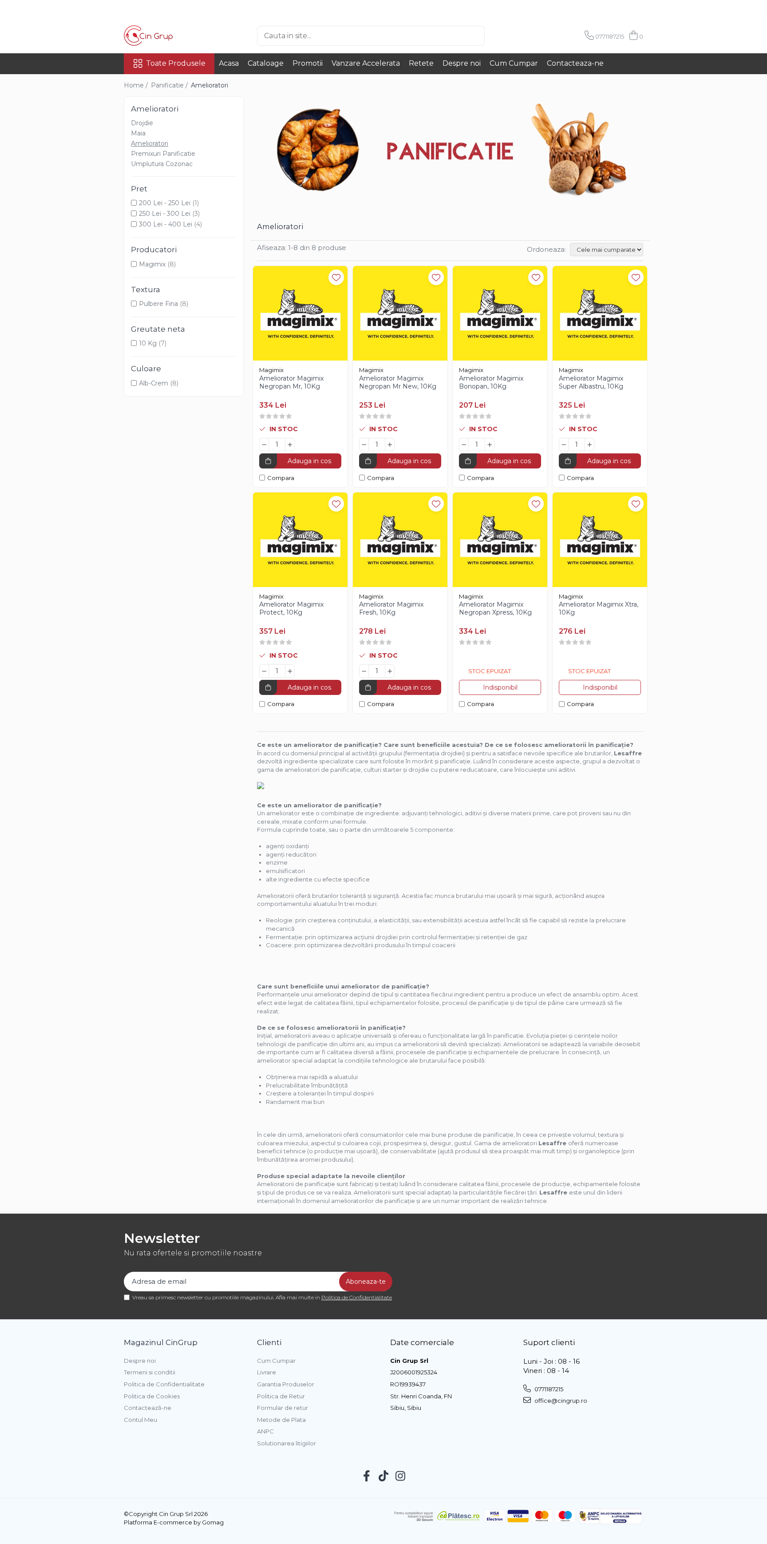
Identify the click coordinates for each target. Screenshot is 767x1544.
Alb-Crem (153, 383)
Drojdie (142, 123)
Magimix (152, 264)
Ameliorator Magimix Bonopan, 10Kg (491, 382)
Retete (421, 63)
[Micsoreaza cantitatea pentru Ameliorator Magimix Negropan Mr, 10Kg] (264, 444)
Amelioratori (149, 143)
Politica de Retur (281, 1396)
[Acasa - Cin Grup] (168, 35)
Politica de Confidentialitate (356, 1297)
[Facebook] (367, 1476)
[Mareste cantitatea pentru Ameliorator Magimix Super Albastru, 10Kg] (589, 444)
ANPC (265, 1431)
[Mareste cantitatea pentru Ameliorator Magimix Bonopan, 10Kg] (489, 444)
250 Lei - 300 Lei (164, 214)
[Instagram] (400, 1476)
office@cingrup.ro (560, 1400)
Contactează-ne (147, 1407)
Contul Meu (140, 1419)
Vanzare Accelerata (366, 63)
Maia (138, 133)
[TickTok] (383, 1476)
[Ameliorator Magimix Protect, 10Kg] (300, 539)
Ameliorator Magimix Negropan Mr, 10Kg (291, 382)
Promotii (308, 63)
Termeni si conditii (149, 1372)
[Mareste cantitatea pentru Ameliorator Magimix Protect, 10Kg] (290, 671)
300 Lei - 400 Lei (165, 224)
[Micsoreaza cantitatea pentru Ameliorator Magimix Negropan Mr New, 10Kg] (364, 444)
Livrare (266, 1372)
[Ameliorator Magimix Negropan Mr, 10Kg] (300, 313)
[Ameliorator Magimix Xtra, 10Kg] (600, 539)
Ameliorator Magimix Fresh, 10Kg (391, 608)
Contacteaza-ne (575, 63)
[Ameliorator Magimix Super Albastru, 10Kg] (600, 313)
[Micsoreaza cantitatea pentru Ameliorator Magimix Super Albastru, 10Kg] (564, 444)
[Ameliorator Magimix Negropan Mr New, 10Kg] (400, 313)
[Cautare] (499, 36)
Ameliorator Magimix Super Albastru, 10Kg (591, 382)
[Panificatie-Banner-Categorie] (450, 150)
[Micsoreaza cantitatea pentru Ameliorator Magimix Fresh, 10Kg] (364, 671)
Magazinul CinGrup (161, 1342)
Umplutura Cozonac (162, 164)
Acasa (229, 63)
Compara (280, 477)
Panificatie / (170, 85)
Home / (137, 85)
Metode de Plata (281, 1419)
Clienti (269, 1342)
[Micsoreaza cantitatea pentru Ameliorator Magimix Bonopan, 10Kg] (464, 444)
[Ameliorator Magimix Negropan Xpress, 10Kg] (500, 539)
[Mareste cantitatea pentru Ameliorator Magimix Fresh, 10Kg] (390, 671)
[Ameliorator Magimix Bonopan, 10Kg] (500, 313)
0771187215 (548, 1389)
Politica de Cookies (152, 1396)
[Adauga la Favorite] (336, 277)
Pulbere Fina (158, 304)
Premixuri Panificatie (163, 154)
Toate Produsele (176, 63)
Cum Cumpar (514, 63)
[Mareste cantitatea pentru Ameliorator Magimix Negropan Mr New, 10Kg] (390, 444)
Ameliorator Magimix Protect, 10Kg (291, 608)
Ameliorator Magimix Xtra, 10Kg (598, 608)
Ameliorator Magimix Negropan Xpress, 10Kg (495, 608)
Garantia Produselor (285, 1384)
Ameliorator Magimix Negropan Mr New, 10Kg (397, 382)
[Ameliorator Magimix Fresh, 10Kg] (400, 539)
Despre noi (462, 63)
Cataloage (266, 63)
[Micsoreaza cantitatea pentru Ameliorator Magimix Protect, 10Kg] (264, 671)
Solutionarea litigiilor (286, 1443)
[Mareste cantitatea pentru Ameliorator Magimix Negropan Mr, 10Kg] (290, 444)
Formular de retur (282, 1407)
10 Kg (148, 343)
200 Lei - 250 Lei (164, 203)
